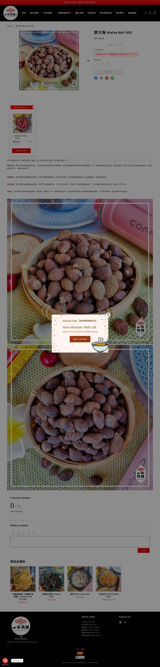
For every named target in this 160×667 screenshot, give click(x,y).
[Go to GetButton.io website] (5, 664)
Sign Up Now (80, 339)
